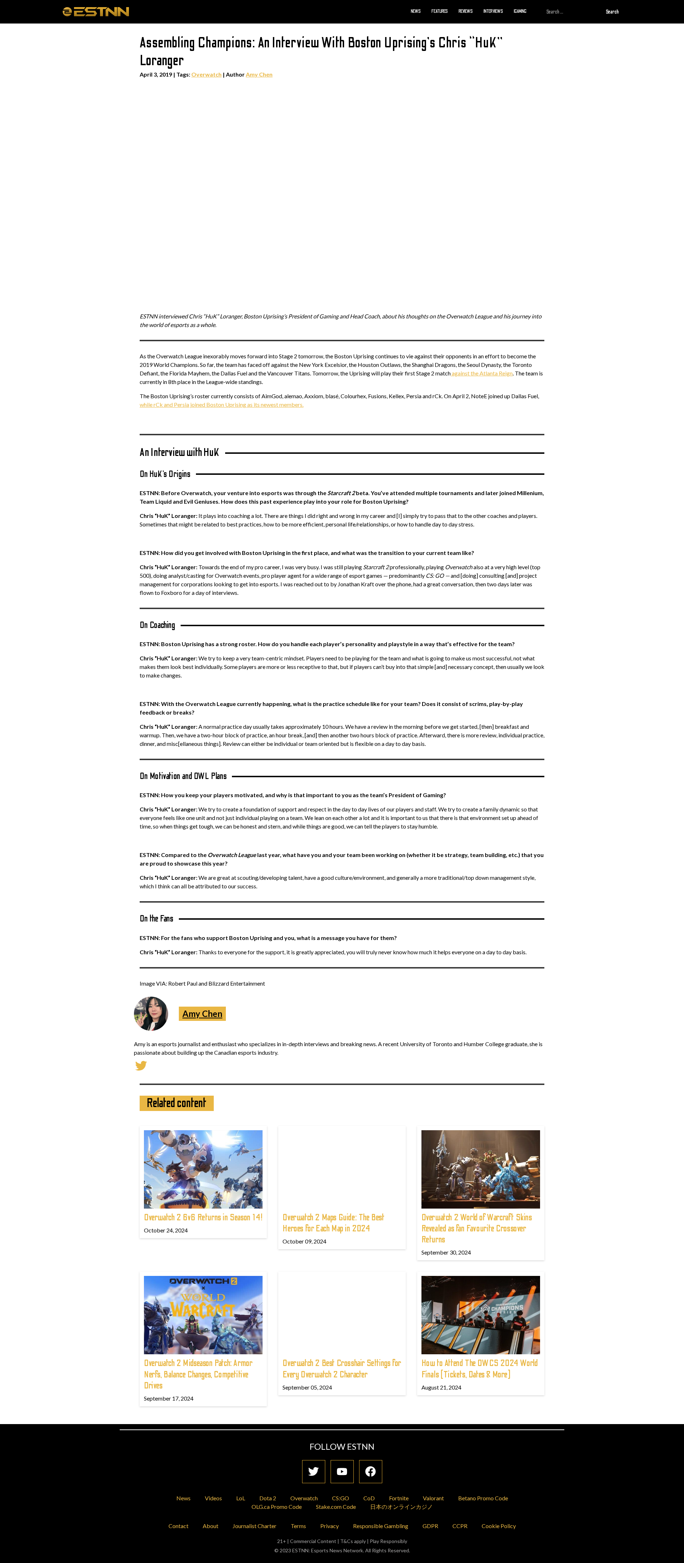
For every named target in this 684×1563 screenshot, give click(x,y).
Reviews (465, 11)
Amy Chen (259, 74)
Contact (178, 1525)
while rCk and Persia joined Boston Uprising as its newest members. (222, 404)
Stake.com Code (336, 1506)
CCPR (459, 1525)
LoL (240, 1498)
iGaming (520, 11)
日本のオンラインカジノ (401, 1506)
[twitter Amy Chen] (141, 1064)
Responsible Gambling (380, 1525)
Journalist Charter (254, 1525)
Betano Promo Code (483, 1498)
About (210, 1525)
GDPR (430, 1525)
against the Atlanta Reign (482, 373)
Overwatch (206, 74)
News (416, 11)
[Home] (96, 11)
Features (439, 11)
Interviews (493, 11)
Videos (213, 1498)
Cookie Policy (499, 1525)
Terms (298, 1525)
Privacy (329, 1525)
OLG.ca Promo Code (277, 1506)
